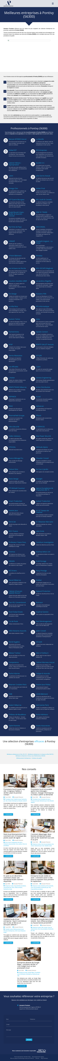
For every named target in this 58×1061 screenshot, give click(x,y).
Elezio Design (13, 479)
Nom (7, 1019)
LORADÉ (12, 241)
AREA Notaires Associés (17, 631)
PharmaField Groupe (16, 415)
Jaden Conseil (41, 631)
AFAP (11, 344)
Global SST (13, 150)
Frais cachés (19, 844)
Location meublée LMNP (18, 281)
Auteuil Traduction (43, 501)
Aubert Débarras (15, 705)
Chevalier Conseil (42, 458)
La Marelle (40, 139)
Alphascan (40, 406)
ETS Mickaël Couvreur (17, 488)
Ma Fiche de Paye (15, 227)
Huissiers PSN (41, 294)
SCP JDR (39, 355)
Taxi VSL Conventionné (17, 602)
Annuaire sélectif (22, 801)
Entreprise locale (35, 801)
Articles (37, 1058)
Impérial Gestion (42, 612)
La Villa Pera (13, 306)
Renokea (39, 256)
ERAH (11, 406)
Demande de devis (45, 799)
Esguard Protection (43, 591)
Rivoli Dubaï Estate (16, 612)
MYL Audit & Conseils (44, 199)
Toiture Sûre (13, 469)
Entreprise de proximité (9, 844)
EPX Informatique (42, 306)
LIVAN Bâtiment (42, 694)
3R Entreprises (41, 150)
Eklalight (39, 479)
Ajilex (38, 319)
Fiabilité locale (17, 799)
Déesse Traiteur (15, 653)
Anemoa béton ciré (43, 552)
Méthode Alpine (42, 447)
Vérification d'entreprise (26, 974)
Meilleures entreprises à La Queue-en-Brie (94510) (40, 754)
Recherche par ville (44, 801)
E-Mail (7, 1024)
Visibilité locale (9, 929)
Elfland (38, 415)
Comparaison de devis (16, 842)
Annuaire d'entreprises (9, 931)
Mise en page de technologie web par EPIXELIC (22, 1058)
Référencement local (18, 929)
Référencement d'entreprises (23, 758)
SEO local (17, 931)
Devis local (8, 842)
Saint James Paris (42, 705)
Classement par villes (9, 887)
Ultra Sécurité (14, 427)
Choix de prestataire (46, 844)
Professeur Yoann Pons (17, 542)
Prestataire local (9, 799)
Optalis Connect (42, 332)
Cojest (38, 367)
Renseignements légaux (38, 1056)
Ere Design (13, 294)
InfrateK (39, 642)
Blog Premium (44, 1058)
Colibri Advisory (15, 436)
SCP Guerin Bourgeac (17, 199)
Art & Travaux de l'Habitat (42, 511)
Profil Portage (41, 561)
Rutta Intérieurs (42, 714)
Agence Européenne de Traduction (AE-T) (44, 489)
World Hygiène (14, 642)
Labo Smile (40, 531)
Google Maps (31, 972)
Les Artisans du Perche (17, 268)
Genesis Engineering (43, 378)
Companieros (14, 662)
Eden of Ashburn (42, 653)
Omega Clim (13, 188)
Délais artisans (18, 887)
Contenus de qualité (37, 758)
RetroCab (12, 522)
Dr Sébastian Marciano (44, 522)
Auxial (38, 397)
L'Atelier (12, 378)
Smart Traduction (15, 501)
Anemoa (12, 552)
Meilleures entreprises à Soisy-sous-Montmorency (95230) (30, 756)
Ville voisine (44, 927)
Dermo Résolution (15, 355)
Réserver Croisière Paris (17, 684)
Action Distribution (43, 387)
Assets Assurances (43, 726)
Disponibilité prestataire (20, 886)
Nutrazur (39, 602)
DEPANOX (12, 397)
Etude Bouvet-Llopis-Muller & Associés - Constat (16, 214)
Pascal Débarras (15, 580)
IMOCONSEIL (40, 227)
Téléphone (32, 1019)
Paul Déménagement (44, 621)
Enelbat (39, 580)
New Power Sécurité (43, 436)
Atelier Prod (40, 188)
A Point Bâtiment (15, 256)
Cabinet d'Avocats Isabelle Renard (15, 592)
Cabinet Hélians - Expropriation (15, 164)
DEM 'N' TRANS (41, 212)
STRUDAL (12, 447)
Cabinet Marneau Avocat (45, 662)
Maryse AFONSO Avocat (18, 139)
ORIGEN (12, 561)
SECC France (13, 531)
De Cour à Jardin (42, 469)
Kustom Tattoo (14, 319)
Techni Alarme (14, 673)
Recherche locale (8, 889)
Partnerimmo (14, 332)
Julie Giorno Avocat (43, 176)
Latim (11, 176)
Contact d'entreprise (13, 801)
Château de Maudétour (17, 714)
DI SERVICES (40, 427)
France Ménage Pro (16, 458)
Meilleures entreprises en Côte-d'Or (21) (17, 754)
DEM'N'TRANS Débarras (18, 387)
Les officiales (13, 367)
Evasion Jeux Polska (43, 684)
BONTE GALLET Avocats (45, 344)
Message (8, 1030)
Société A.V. (40, 163)
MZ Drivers (13, 571)
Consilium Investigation (45, 542)
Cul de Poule (13, 621)
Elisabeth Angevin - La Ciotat (44, 242)
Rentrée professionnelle (47, 886)
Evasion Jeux (13, 510)
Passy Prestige (41, 571)
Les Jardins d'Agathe (43, 281)
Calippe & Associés (43, 673)
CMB (10, 694)
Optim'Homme (14, 726)
